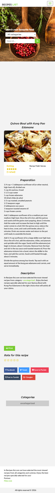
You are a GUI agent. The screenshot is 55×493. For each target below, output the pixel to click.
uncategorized (29, 280)
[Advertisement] (27, 91)
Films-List (8, 481)
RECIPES (10, 4)
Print (10, 348)
